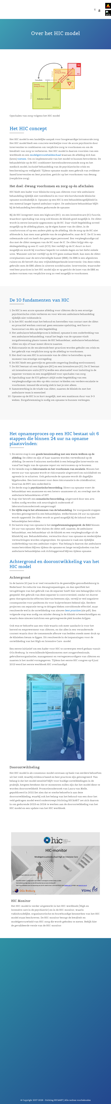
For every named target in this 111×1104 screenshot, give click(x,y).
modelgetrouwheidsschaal (45, 154)
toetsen (21, 158)
